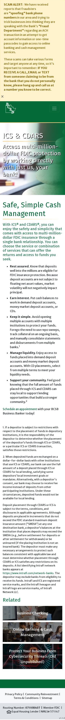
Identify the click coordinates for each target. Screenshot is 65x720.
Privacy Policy (13, 694)
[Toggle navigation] (54, 108)
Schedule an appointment (20, 409)
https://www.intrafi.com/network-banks (28, 573)
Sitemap (47, 698)
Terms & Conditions (26, 698)
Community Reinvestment (41, 694)
